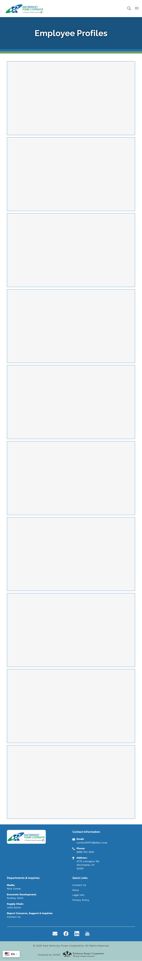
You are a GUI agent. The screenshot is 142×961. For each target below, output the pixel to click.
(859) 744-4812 (85, 852)
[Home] (24, 8)
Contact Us (14, 916)
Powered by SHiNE (49, 954)
